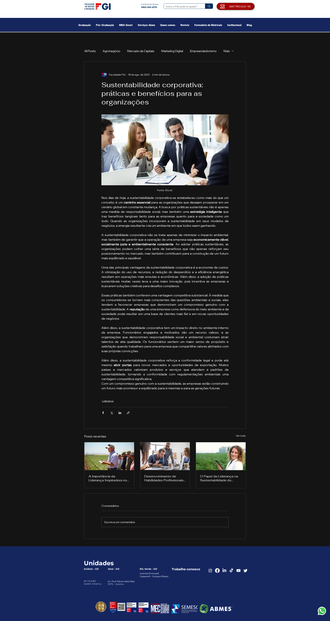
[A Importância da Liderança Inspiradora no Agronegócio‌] (109, 456)
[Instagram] (210, 570)
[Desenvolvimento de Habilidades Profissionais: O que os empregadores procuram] (165, 456)
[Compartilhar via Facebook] (103, 412)
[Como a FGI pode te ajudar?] (209, 6)
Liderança (107, 401)
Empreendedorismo (203, 51)
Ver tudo (241, 435)
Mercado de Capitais (140, 51)
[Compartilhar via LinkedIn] (120, 412)
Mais (226, 51)
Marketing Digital (172, 51)
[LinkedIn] (224, 570)
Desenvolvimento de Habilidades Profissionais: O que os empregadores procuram (164, 478)
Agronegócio (111, 51)
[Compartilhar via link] (128, 412)
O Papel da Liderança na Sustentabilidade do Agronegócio (219, 478)
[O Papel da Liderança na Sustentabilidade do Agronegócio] (221, 456)
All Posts (90, 51)
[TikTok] (231, 570)
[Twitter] (245, 570)
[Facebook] (217, 570)
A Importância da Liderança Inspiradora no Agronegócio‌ (108, 478)
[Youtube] (238, 570)
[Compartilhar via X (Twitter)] (111, 412)
